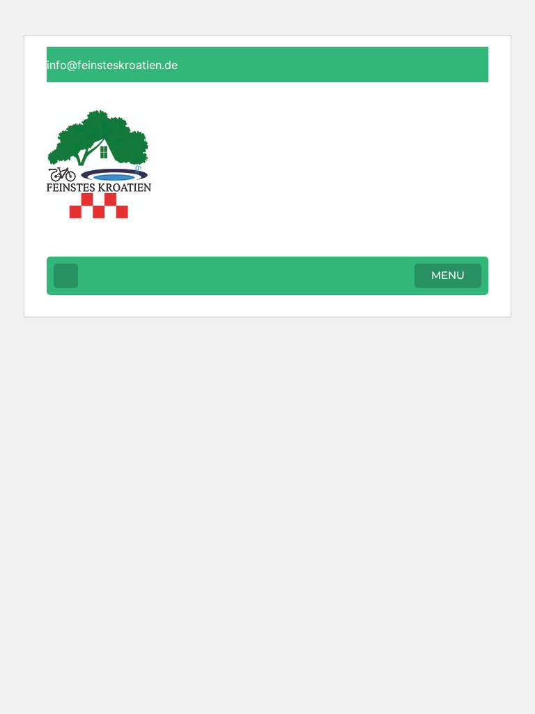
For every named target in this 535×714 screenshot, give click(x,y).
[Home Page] (66, 276)
